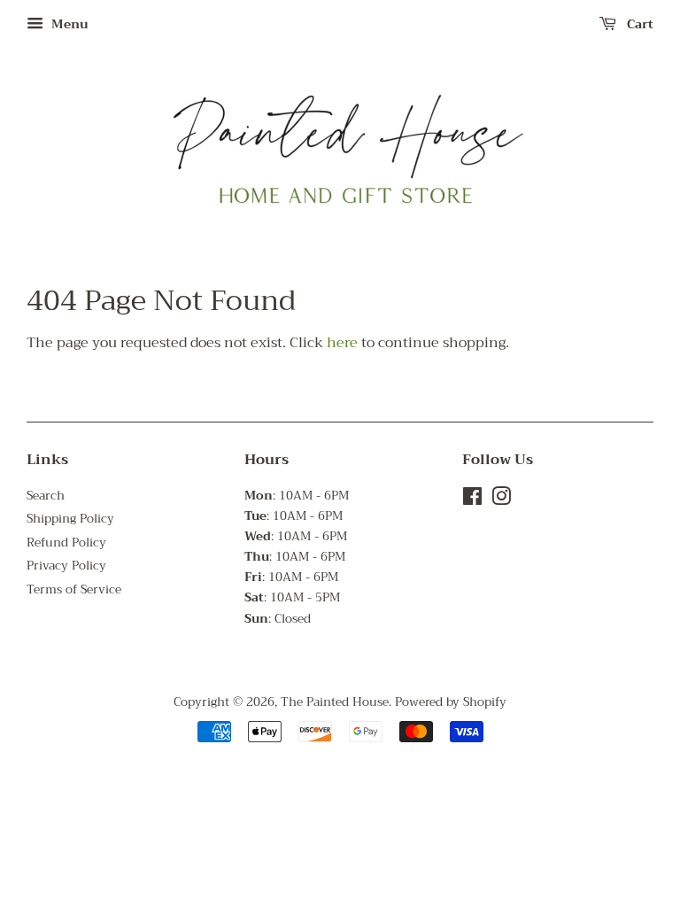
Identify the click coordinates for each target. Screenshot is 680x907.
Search (46, 495)
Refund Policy (66, 542)
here (342, 342)
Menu (68, 24)
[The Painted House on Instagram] (501, 500)
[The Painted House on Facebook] (472, 500)
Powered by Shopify (450, 702)
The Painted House (335, 702)
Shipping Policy (70, 518)
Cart (638, 24)
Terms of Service (74, 589)
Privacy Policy (66, 565)
